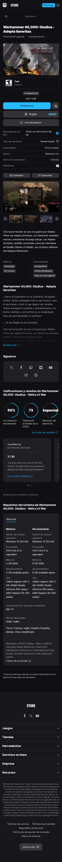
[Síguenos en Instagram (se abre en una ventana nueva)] (26, 375)
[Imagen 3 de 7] (46, 219)
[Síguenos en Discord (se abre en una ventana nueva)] (41, 367)
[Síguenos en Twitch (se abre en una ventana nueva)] (31, 367)
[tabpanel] (31, 560)
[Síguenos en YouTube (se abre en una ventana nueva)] (51, 367)
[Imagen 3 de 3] (33, 485)
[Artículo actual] (15, 219)
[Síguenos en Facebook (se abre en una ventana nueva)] (21, 367)
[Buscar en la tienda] (6, 16)
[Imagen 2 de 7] (31, 219)
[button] (31, 345)
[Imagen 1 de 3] (28, 485)
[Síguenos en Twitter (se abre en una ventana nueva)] (11, 367)
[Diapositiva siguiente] (57, 219)
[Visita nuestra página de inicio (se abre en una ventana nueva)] (36, 375)
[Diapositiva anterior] (5, 219)
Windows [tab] (11, 519)
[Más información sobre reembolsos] (57, 141)
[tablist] (31, 519)
